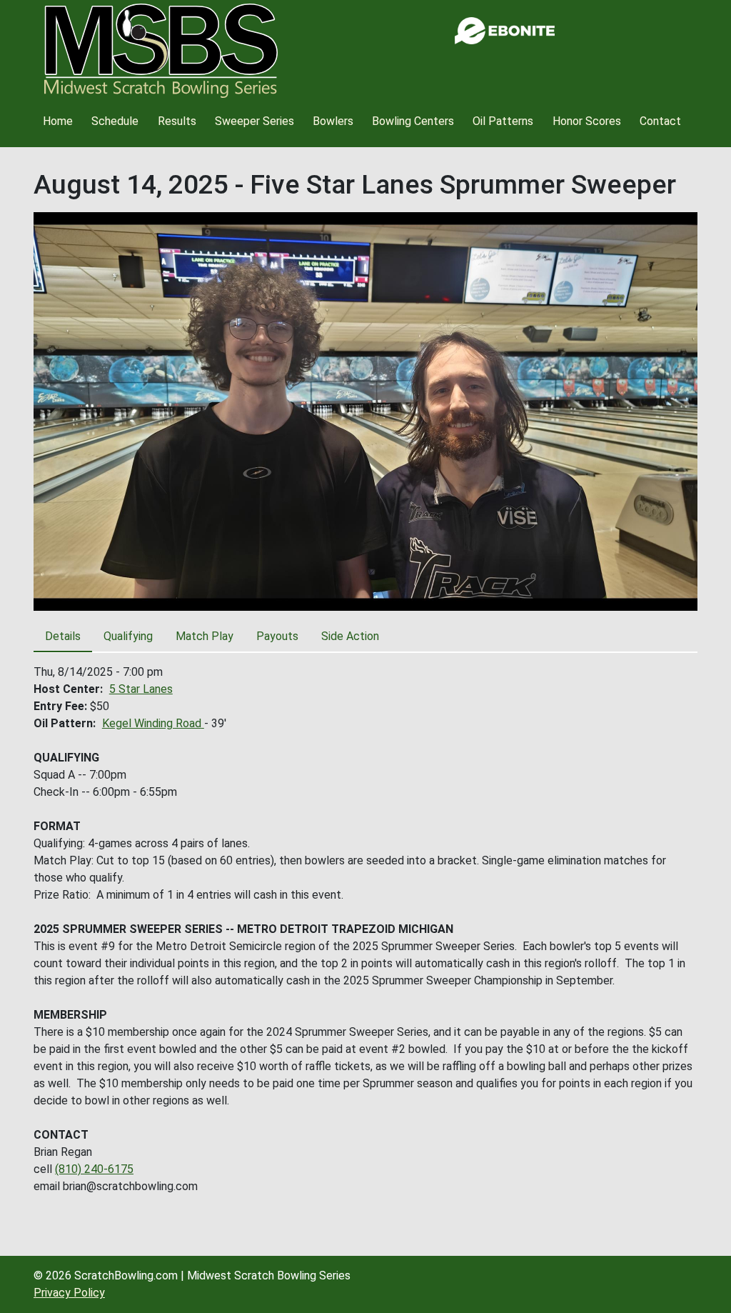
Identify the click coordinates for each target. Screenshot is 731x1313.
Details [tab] (63, 636)
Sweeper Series (254, 121)
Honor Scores (587, 121)
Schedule (114, 121)
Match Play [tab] (204, 636)
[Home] (161, 50)
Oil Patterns (503, 121)
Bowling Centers (413, 121)
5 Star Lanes (141, 689)
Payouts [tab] (277, 636)
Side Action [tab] (350, 636)
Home (58, 121)
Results (177, 121)
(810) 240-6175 (94, 1169)
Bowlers (333, 121)
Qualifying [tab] (128, 636)
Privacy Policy (69, 1292)
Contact (660, 121)
